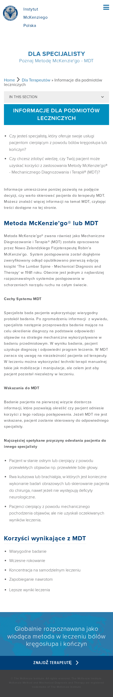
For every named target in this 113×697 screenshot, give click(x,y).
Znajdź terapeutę (53, 663)
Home (9, 80)
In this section (23, 97)
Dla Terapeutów (36, 80)
